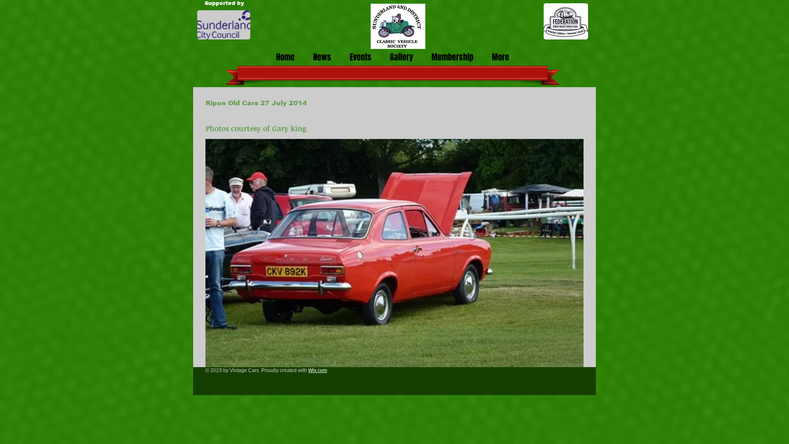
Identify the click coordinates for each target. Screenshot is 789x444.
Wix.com (317, 370)
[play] (571, 355)
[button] (394, 253)
